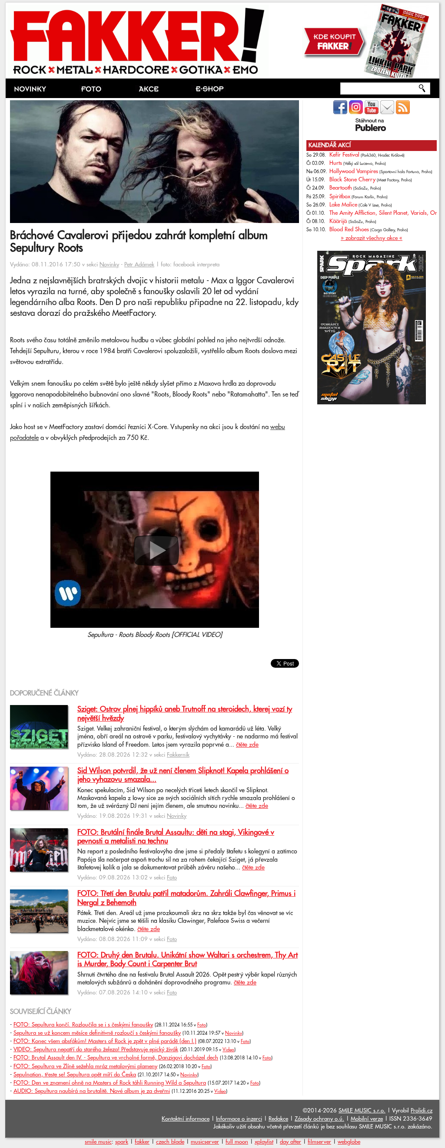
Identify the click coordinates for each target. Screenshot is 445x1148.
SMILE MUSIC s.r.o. (362, 1111)
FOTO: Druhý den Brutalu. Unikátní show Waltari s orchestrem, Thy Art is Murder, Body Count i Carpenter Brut (187, 959)
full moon (237, 1142)
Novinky (109, 265)
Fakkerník (178, 755)
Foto (172, 878)
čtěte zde (247, 744)
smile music (98, 1142)
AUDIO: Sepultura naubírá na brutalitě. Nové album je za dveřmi (91, 1091)
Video (228, 1050)
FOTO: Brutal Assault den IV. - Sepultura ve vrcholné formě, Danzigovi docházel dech (115, 1058)
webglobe (349, 1142)
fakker (142, 1142)
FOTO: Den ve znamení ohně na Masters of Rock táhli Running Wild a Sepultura (109, 1083)
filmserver (319, 1142)
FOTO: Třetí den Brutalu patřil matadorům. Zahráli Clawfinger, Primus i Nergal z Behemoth (186, 898)
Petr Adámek (139, 265)
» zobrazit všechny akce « (371, 238)
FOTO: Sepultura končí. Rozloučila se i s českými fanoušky (83, 1025)
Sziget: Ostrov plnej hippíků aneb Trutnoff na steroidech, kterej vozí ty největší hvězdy (184, 713)
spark (121, 1142)
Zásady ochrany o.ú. (319, 1119)
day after (290, 1142)
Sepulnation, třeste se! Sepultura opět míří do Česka (74, 1075)
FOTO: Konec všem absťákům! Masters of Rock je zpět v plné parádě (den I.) (104, 1041)
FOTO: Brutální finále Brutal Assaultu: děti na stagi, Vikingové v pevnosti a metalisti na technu (175, 837)
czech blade (170, 1142)
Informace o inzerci (239, 1119)
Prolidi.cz (421, 1111)
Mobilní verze (367, 1119)
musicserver (205, 1142)
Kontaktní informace (185, 1119)
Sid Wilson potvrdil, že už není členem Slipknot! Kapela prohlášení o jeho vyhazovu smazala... (183, 775)
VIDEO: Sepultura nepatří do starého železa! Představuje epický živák (95, 1049)
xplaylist (264, 1142)
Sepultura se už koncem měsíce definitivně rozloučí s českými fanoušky (97, 1033)
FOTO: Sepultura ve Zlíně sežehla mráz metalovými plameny (85, 1066)
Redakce (278, 1119)
